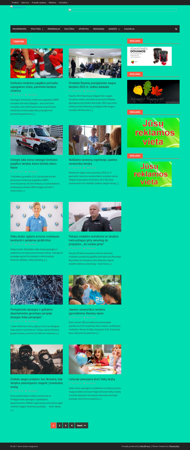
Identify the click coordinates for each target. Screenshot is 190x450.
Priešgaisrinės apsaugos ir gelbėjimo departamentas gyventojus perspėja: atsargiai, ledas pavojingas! (31, 313)
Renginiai (98, 29)
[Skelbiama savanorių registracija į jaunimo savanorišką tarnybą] (95, 139)
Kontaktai (63, 3)
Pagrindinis (19, 29)
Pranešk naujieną (39, 3)
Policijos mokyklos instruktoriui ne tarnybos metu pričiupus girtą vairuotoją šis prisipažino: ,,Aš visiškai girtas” (94, 240)
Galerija (129, 29)
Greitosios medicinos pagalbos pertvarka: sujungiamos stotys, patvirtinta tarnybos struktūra (34, 86)
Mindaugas (33, 94)
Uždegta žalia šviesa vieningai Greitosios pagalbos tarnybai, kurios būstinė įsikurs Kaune (33, 163)
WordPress (145, 446)
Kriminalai (54, 29)
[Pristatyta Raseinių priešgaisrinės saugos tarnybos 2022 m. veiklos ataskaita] (95, 63)
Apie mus (25, 3)
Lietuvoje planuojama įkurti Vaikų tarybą (92, 379)
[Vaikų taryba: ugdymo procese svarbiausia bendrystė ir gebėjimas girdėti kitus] (36, 216)
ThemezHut (174, 446)
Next (80, 425)
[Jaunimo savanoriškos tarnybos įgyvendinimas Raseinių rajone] (95, 289)
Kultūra (69, 29)
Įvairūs (113, 29)
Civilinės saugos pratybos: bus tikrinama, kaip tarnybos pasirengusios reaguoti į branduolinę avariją (36, 383)
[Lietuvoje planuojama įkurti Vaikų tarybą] (95, 359)
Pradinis (15, 3)
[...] (33, 113)
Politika (36, 29)
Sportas (84, 29)
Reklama (52, 3)
